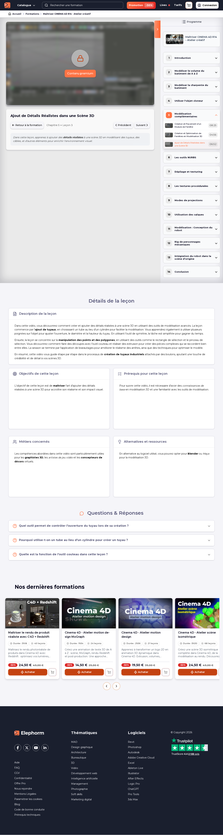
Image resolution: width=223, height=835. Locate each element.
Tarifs (178, 5)
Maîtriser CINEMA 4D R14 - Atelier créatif (67, 14)
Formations (32, 14)
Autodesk (134, 752)
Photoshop (134, 747)
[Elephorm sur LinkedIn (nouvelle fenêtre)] (44, 747)
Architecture (78, 752)
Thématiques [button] (84, 733)
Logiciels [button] (136, 733)
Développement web (84, 773)
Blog (17, 804)
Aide (17, 762)
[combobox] (82, 5)
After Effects (135, 778)
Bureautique (78, 757)
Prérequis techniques (27, 814)
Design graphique (82, 747)
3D (73, 762)
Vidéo (74, 768)
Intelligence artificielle (84, 778)
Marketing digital (81, 799)
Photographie (79, 789)
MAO (74, 742)
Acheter (30, 672)
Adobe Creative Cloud (141, 757)
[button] (106, 686)
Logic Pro (134, 783)
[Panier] (188, 5)
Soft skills (76, 794)
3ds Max (133, 799)
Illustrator (133, 773)
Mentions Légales (25, 793)
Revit (131, 742)
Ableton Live (135, 768)
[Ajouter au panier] (52, 672)
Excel (131, 762)
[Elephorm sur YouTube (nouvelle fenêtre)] (35, 747)
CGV (17, 773)
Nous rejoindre (23, 788)
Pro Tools (133, 794)
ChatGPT (133, 789)
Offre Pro (20, 783)
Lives (163, 5)
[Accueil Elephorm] (29, 732)
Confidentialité (23, 778)
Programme (194, 21)
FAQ (17, 767)
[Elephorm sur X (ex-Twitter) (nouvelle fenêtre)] (26, 747)
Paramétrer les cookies (28, 799)
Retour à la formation (28, 125)
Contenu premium (80, 73)
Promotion (140, 5)
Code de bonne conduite (29, 809)
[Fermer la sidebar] (157, 29)
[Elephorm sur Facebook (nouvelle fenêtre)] (17, 747)
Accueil (17, 14)
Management (79, 783)
